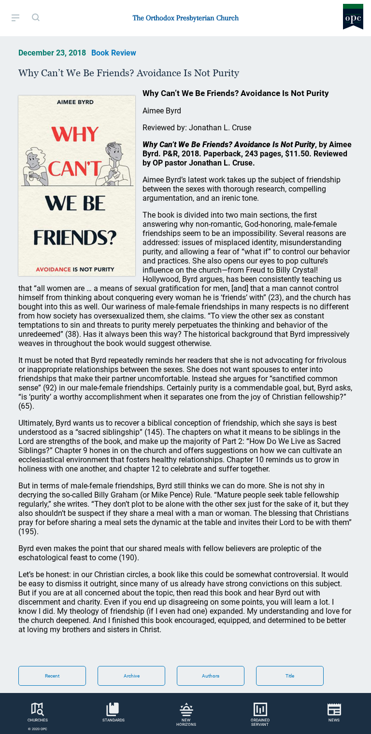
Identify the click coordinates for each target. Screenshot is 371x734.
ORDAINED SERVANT (260, 722)
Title (289, 676)
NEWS (334, 720)
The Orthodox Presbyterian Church (186, 18)
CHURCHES (38, 720)
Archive (132, 676)
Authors (210, 676)
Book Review (113, 52)
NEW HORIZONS (186, 722)
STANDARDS (113, 720)
